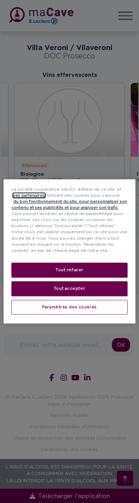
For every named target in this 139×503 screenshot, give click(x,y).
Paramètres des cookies (69, 307)
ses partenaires (29, 195)
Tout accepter (69, 288)
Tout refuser (69, 270)
